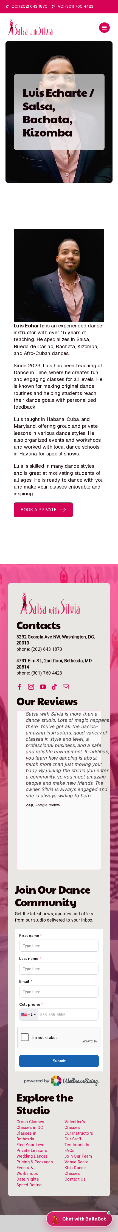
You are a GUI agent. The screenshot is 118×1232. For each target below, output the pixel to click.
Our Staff (72, 1139)
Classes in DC (29, 1127)
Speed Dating (28, 1184)
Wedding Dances (32, 1156)
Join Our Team (78, 1156)
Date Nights (27, 1179)
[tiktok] (54, 687)
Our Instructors (78, 1133)
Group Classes (30, 1121)
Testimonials (76, 1144)
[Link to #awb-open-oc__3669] (104, 27)
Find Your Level (31, 1144)
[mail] (66, 687)
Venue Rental (76, 1162)
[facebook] (19, 687)
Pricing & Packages (34, 1162)
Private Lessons (31, 1150)
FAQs (69, 1150)
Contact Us (75, 1179)
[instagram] (31, 687)
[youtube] (43, 687)
